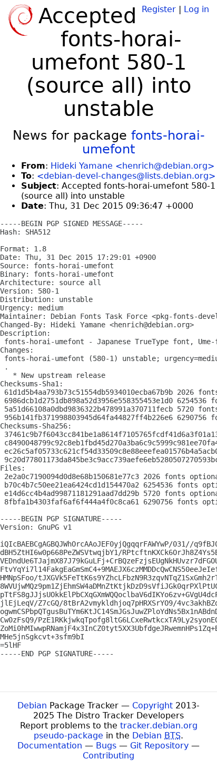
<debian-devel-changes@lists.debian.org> (126, 176)
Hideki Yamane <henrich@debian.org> (132, 166)
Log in (196, 9)
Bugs (106, 746)
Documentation (49, 746)
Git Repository (159, 746)
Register (159, 9)
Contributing (108, 756)
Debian (32, 705)
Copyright (152, 705)
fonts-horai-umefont (143, 142)
